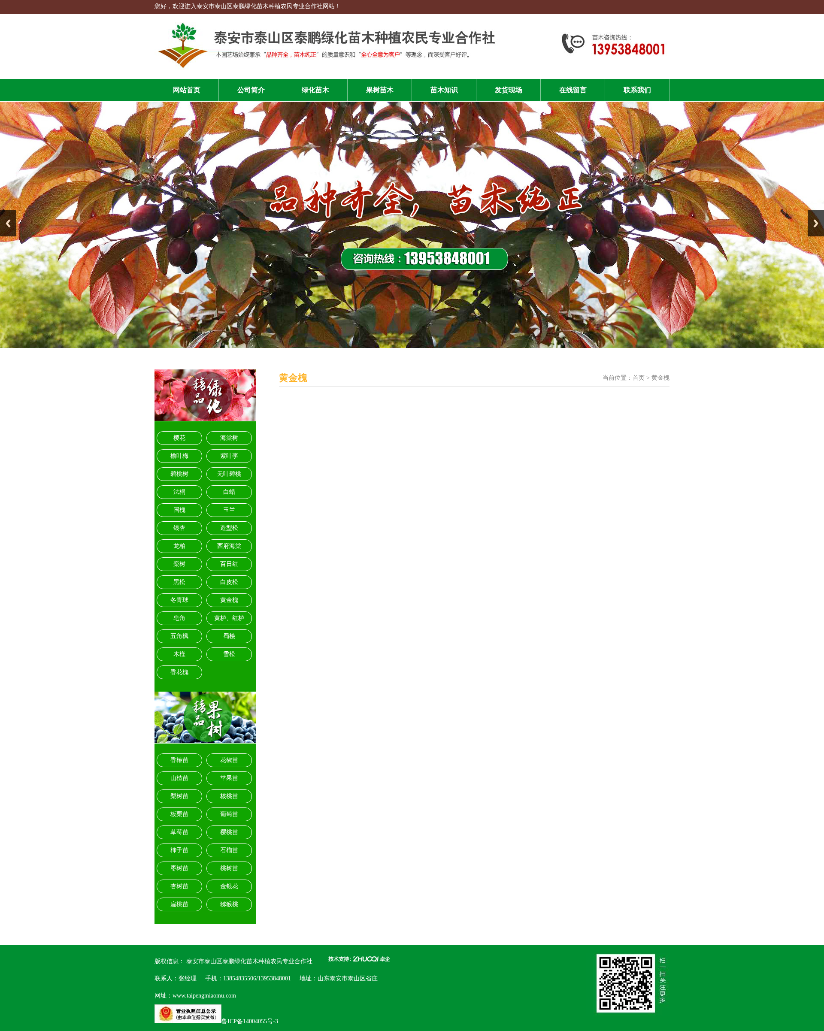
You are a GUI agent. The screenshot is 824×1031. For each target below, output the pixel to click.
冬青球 (179, 600)
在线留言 (573, 90)
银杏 (179, 528)
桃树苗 (229, 868)
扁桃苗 (179, 904)
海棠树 (229, 438)
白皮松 (229, 582)
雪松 (229, 654)
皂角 (179, 618)
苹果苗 (229, 778)
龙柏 (179, 546)
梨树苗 (179, 796)
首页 (639, 378)
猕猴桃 (229, 904)
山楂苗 (179, 778)
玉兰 (229, 510)
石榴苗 (229, 850)
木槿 (179, 654)
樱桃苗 (229, 832)
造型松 (229, 528)
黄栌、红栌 (229, 618)
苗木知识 (444, 90)
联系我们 (637, 90)
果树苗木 (380, 90)
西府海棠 (229, 546)
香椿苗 (179, 760)
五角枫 (179, 636)
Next (816, 223)
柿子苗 (179, 850)
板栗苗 (179, 814)
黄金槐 (229, 600)
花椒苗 (229, 760)
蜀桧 (229, 636)
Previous (8, 223)
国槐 (179, 510)
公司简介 (251, 90)
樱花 (179, 438)
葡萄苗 (229, 814)
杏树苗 (179, 886)
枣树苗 (179, 868)
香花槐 (179, 672)
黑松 (179, 582)
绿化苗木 (315, 90)
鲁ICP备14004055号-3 (249, 1021)
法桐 (179, 492)
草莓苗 (179, 832)
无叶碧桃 (229, 474)
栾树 (179, 564)
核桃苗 (229, 796)
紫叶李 (229, 456)
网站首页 (186, 90)
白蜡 (229, 492)
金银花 (229, 886)
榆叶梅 (179, 456)
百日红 (229, 564)
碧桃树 (179, 474)
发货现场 (508, 90)
